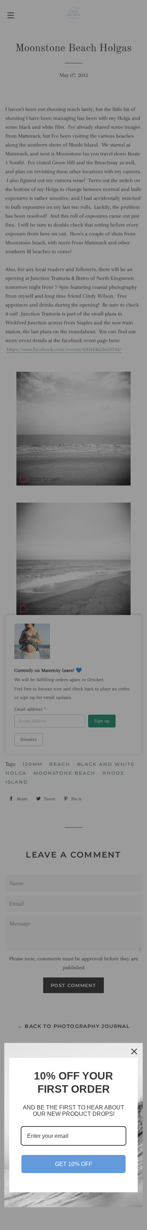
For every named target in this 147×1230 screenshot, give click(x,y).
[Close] (134, 1051)
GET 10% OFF (73, 1164)
